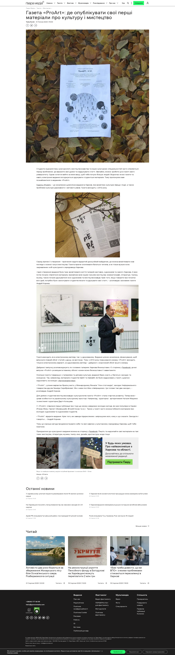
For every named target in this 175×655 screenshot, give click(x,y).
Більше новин (141, 526)
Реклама (77, 616)
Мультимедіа (83, 3)
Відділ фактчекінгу (103, 599)
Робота (76, 620)
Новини (49, 3)
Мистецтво (47, 8)
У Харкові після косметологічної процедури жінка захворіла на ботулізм (118, 493)
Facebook (126, 367)
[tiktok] (47, 617)
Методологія (100, 609)
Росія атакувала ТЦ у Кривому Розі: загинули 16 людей (111, 516)
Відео (118, 599)
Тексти (59, 3)
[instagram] (31, 617)
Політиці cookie (12, 652)
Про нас (112, 3)
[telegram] (35, 617)
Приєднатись (142, 599)
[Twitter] (31, 25)
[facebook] (27, 617)
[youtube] (43, 617)
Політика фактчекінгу (100, 614)
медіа (39, 474)
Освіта (45, 474)
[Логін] (147, 3)
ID (74, 623)
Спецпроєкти (121, 606)
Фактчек (70, 3)
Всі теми (77, 627)
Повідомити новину (142, 604)
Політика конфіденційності (81, 608)
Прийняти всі (117, 652)
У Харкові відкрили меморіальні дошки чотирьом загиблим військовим (118, 505)
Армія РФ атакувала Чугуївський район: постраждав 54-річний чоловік (54, 516)
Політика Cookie (80, 612)
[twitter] (39, 617)
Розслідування (99, 3)
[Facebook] (27, 25)
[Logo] (35, 3)
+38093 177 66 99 (33, 601)
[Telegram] (35, 25)
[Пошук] (128, 3)
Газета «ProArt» (43, 185)
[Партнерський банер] (87, 453)
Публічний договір (81, 631)
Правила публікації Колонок (141, 611)
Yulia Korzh (30, 22)
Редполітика (79, 603)
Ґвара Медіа (30, 8)
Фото (118, 603)
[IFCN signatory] (36, 611)
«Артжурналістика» (67, 381)
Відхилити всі (134, 652)
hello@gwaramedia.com (35, 604)
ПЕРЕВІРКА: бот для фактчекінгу (102, 604)
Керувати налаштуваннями (155, 652)
